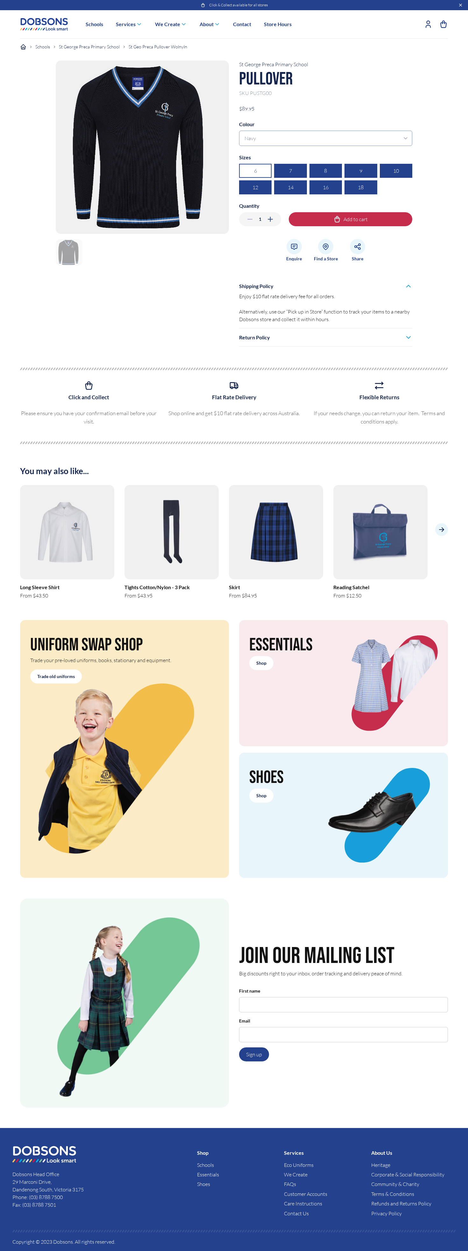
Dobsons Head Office (36, 1174)
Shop (261, 663)
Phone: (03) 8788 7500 (37, 1197)
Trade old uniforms (56, 676)
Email (244, 1020)
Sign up (254, 1054)
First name (249, 991)
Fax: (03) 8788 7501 (34, 1205)
